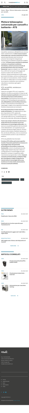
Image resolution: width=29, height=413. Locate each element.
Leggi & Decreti (6, 381)
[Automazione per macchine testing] (4, 288)
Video (4, 386)
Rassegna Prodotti (6, 182)
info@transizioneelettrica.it (7, 363)
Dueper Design (16, 400)
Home (3, 10)
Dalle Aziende (6, 384)
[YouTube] (5, 392)
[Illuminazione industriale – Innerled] (4, 276)
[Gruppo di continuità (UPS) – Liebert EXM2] (4, 263)
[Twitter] (3, 392)
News (4, 383)
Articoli (4, 379)
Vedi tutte (13, 246)
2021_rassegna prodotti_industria (10, 179)
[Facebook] (1, 392)
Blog (7, 10)
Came (22, 179)
